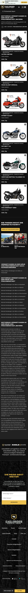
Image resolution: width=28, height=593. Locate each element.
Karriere (14, 555)
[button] (14, 45)
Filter (20, 590)
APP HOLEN (24, 2)
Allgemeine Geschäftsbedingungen (14, 560)
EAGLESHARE (6, 533)
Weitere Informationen (20, 566)
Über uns (23, 533)
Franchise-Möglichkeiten (14, 544)
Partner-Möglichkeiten (14, 550)
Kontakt (14, 539)
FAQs (15, 533)
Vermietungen (22, 528)
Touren (13, 528)
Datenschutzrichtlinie (7, 566)
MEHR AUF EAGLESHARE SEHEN (10, 229)
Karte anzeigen (7, 590)
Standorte (4, 528)
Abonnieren (14, 502)
